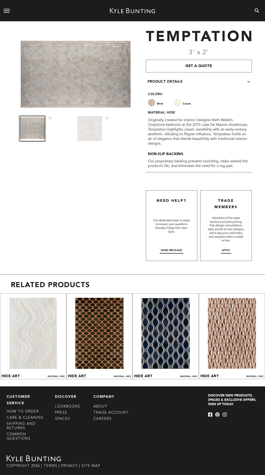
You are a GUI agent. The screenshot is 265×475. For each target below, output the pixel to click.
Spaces (62, 419)
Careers (102, 419)
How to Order (23, 411)
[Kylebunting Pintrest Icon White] (217, 414)
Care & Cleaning (25, 418)
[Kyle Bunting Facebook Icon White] (210, 414)
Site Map (90, 466)
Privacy (70, 466)
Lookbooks (67, 406)
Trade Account (111, 413)
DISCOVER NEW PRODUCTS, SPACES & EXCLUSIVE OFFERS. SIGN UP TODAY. (232, 399)
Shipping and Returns (21, 426)
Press (61, 413)
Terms (50, 466)
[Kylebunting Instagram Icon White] (224, 414)
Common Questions (18, 437)
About (100, 406)
